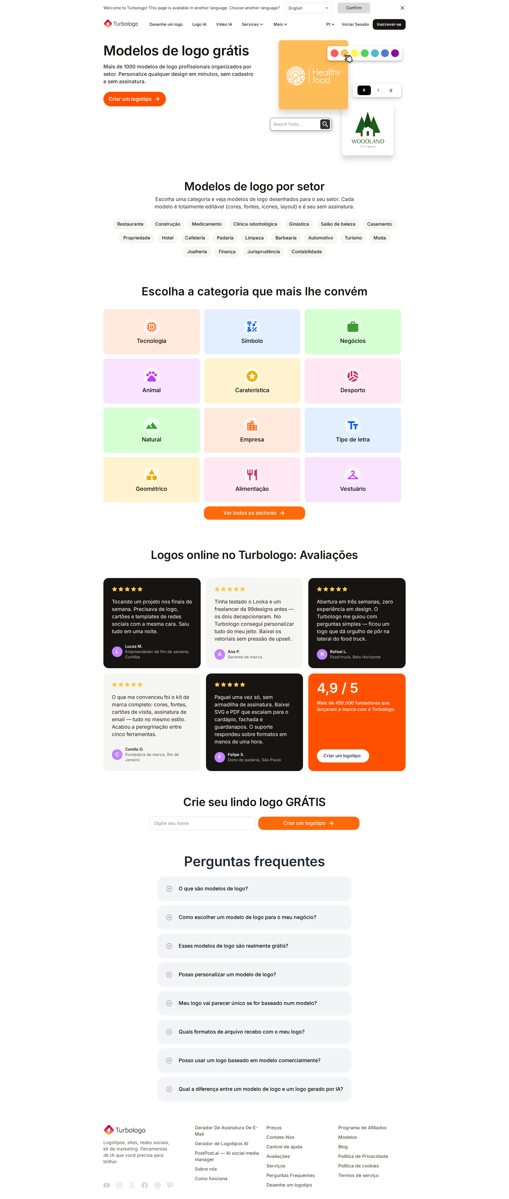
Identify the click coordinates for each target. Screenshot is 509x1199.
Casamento (379, 224)
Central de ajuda (284, 1146)
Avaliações (278, 1156)
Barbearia (286, 237)
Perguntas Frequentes (290, 1175)
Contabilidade (307, 251)
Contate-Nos (280, 1137)
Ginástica (299, 224)
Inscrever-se (389, 24)
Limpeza (254, 237)
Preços (274, 1127)
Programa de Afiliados (362, 1127)
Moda (380, 237)
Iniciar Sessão (355, 24)
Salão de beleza (338, 224)
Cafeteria (195, 237)
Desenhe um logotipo (289, 1185)
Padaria (225, 237)
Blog (343, 1146)
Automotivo (320, 237)
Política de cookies (358, 1166)
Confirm (354, 8)
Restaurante (130, 224)
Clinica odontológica (255, 224)
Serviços (275, 1166)
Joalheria (197, 251)
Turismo (353, 237)
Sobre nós (206, 1169)
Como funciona (211, 1178)
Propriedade (136, 237)
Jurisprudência (263, 251)
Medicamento (207, 224)
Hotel (167, 237)
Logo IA (199, 24)
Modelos (347, 1137)
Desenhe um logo (166, 24)
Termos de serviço (358, 1175)
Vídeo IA (224, 24)
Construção (167, 224)
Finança (227, 251)
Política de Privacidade (363, 1156)
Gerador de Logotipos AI (221, 1143)
